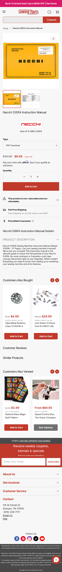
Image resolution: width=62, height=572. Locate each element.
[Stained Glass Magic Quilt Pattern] (16, 404)
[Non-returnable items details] (57, 200)
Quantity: (7, 170)
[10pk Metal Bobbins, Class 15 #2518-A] (16, 313)
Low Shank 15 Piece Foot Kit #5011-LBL (45, 325)
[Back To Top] (58, 568)
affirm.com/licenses (45, 562)
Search (52, 19)
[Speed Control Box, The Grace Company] (45, 404)
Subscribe (53, 461)
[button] (4, 12)
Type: (5, 139)
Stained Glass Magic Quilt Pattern (15, 416)
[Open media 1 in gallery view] (53, 39)
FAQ (5, 518)
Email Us (7, 515)
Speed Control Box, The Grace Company (45, 416)
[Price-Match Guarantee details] (32, 221)
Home (5, 28)
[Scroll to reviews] (31, 118)
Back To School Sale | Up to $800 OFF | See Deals (31, 3)
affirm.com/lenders (28, 555)
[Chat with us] (49, 12)
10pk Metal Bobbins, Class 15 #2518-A (15, 325)
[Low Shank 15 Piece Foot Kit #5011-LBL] (45, 313)
